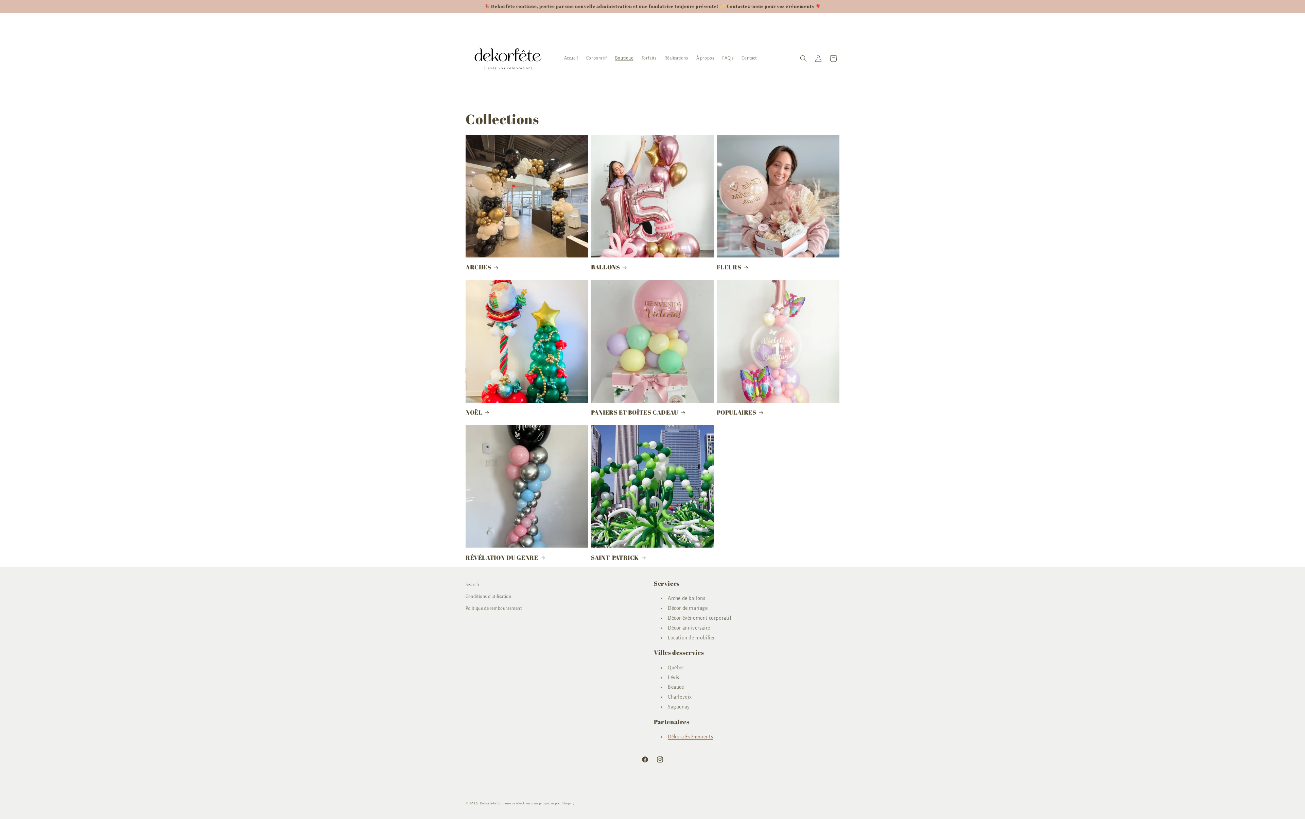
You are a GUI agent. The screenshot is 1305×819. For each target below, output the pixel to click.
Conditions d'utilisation (488, 597)
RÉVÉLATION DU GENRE (502, 558)
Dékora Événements (690, 737)
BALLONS (605, 267)
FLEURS (729, 267)
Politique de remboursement (494, 608)
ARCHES (478, 267)
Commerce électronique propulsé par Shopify (536, 803)
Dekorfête (488, 803)
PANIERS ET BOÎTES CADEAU (634, 412)
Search (472, 584)
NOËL (474, 412)
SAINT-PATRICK (615, 558)
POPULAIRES (736, 412)
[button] (803, 58)
